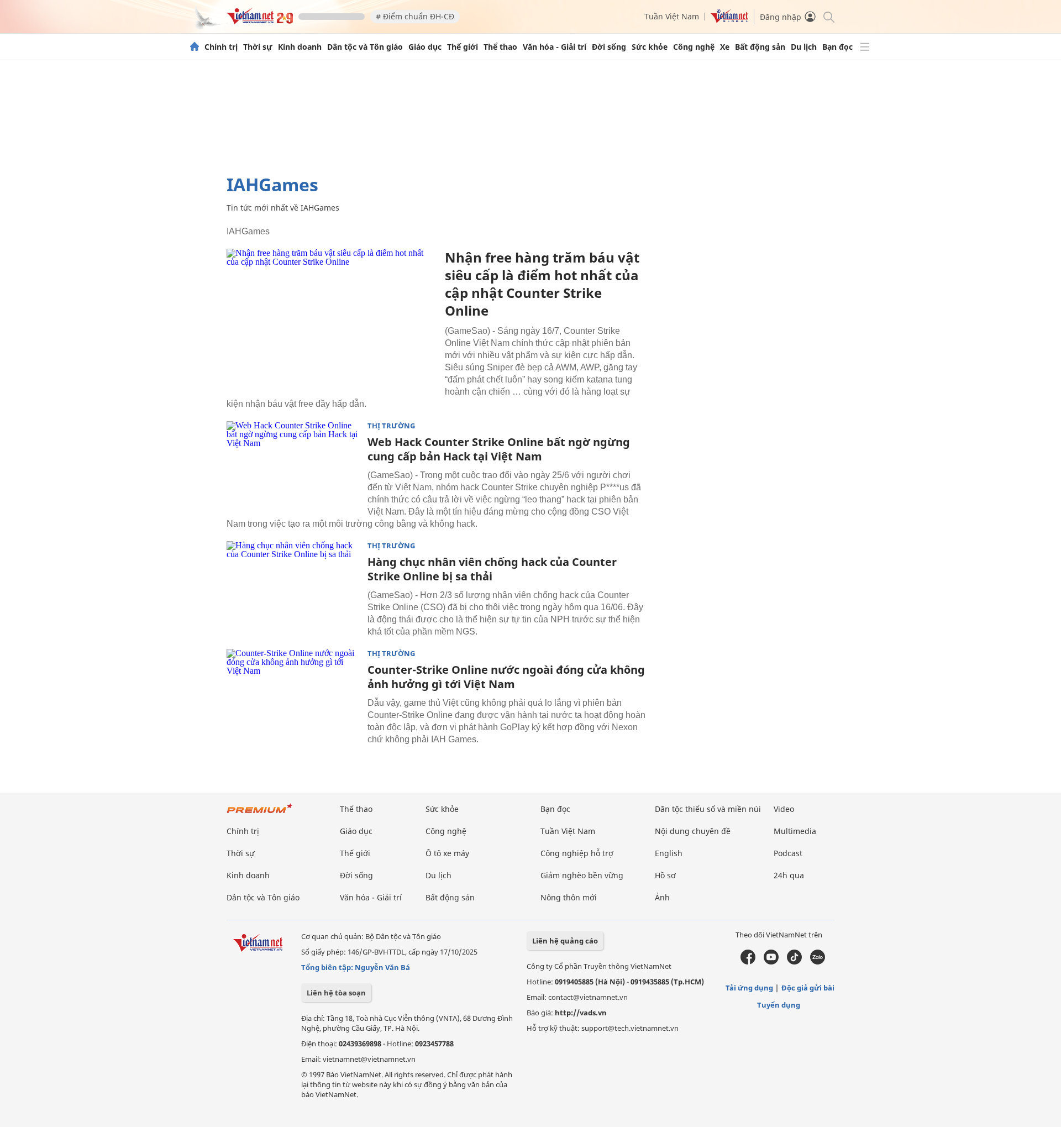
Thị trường (391, 425)
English (668, 853)
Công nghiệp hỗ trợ (576, 853)
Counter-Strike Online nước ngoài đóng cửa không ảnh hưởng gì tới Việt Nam (506, 676)
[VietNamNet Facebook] (747, 962)
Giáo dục (425, 47)
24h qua (789, 875)
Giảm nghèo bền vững (581, 875)
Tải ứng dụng (749, 988)
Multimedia (795, 831)
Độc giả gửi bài (807, 988)
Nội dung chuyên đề (693, 831)
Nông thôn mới (568, 897)
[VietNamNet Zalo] (817, 962)
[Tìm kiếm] (828, 16)
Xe (724, 47)
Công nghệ (694, 47)
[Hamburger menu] (864, 47)
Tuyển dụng (778, 1005)
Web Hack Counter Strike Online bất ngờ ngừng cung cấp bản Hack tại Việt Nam (498, 449)
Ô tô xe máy (447, 853)
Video (784, 809)
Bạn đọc (837, 47)
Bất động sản (760, 47)
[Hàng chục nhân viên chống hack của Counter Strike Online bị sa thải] (293, 585)
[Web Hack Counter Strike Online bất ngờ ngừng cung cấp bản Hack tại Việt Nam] (293, 465)
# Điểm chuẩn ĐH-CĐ (415, 16)
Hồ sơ (665, 875)
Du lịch (804, 47)
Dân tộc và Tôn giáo (365, 47)
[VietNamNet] (194, 47)
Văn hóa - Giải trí (554, 47)
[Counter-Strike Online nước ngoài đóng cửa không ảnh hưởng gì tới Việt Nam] (293, 693)
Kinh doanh (300, 47)
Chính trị (221, 47)
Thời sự (257, 47)
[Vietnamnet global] (729, 20)
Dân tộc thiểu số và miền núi (708, 809)
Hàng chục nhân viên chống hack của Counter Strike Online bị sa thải (492, 569)
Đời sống (609, 47)
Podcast (788, 853)
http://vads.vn (581, 1013)
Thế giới (462, 47)
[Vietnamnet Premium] (260, 814)
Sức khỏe (650, 47)
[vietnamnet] (260, 21)
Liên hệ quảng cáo (565, 941)
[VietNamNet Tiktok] (794, 962)
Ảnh (662, 897)
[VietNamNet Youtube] (771, 962)
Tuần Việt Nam (671, 16)
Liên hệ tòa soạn (336, 993)
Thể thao (500, 47)
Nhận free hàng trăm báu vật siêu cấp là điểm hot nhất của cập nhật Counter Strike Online (542, 283)
